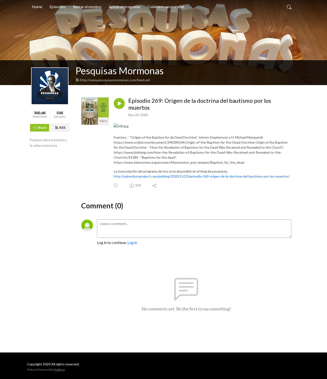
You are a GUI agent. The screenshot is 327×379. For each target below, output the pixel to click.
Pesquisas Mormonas (119, 70)
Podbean (59, 369)
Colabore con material (165, 6)
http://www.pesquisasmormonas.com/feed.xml (115, 80)
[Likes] (116, 185)
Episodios (58, 6)
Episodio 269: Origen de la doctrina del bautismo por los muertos (199, 104)
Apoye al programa (124, 6)
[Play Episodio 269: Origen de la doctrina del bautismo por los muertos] (119, 103)
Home (37, 6)
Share (41, 127)
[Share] (155, 185)
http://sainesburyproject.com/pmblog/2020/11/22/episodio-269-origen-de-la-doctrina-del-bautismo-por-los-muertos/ (201, 176)
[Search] (289, 6)
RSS (62, 127)
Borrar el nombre (87, 6)
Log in (132, 242)
